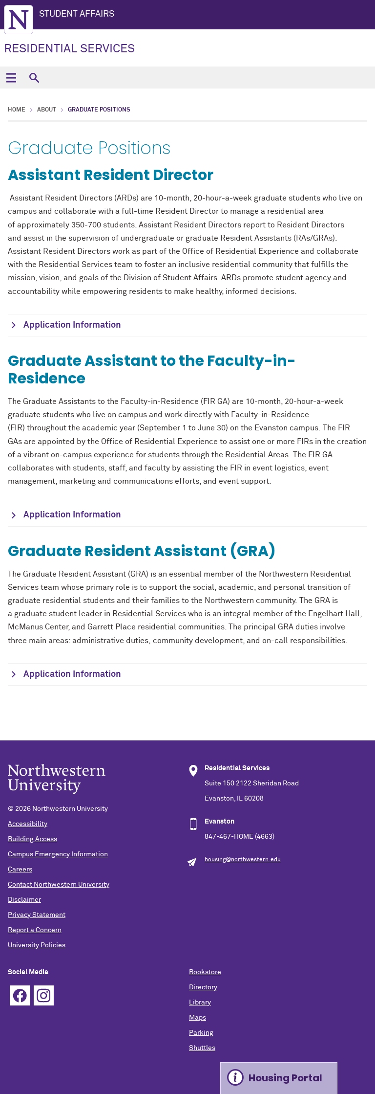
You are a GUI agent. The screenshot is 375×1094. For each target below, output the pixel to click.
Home (16, 110)
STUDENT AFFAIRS (76, 14)
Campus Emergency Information (58, 854)
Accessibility (27, 824)
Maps (197, 1017)
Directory (203, 987)
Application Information (72, 325)
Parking (201, 1032)
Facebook (20, 995)
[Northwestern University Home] (18, 19)
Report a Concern (35, 930)
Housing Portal (285, 1078)
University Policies (36, 945)
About (46, 110)
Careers (20, 869)
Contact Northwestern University (58, 884)
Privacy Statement (36, 915)
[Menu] (11, 78)
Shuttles (202, 1048)
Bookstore (205, 972)
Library (200, 1002)
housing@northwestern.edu (243, 860)
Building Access (32, 839)
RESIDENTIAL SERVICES (69, 49)
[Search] (34, 78)
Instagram (44, 995)
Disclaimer (24, 899)
